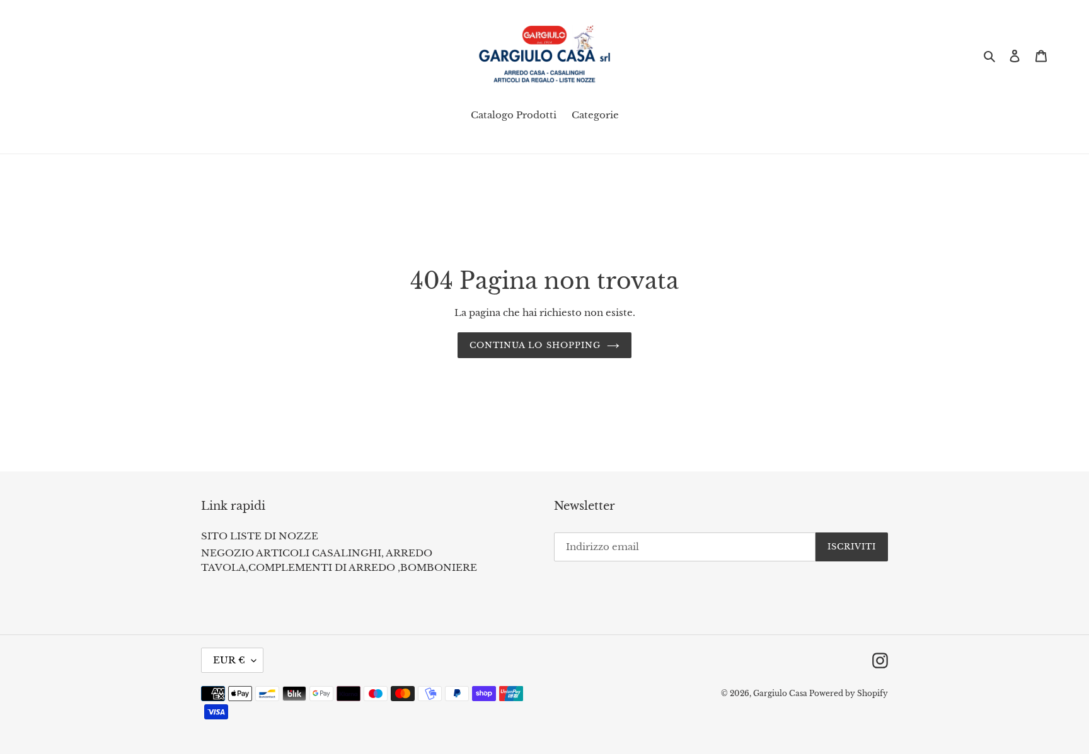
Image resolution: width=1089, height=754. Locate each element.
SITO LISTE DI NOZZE (259, 536)
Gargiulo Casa (781, 693)
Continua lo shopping (535, 345)
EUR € (229, 660)
